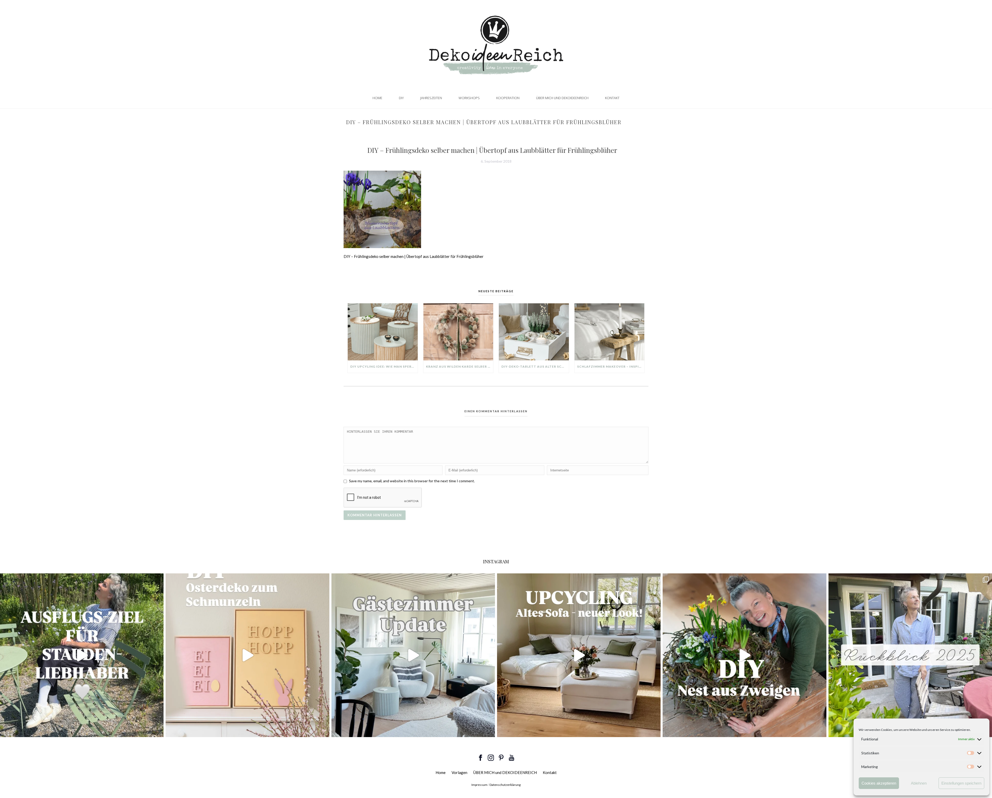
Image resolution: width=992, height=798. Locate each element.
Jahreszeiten (431, 98)
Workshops (469, 98)
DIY (401, 98)
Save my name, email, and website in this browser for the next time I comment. (412, 481)
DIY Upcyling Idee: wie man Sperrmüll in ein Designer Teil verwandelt (384, 366)
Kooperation (508, 98)
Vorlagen (459, 772)
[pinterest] (501, 758)
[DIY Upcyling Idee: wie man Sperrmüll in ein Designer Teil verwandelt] (383, 331)
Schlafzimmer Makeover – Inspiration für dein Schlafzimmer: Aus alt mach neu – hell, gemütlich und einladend (611, 366)
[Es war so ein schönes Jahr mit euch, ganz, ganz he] (910, 655)
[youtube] (511, 758)
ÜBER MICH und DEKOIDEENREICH (562, 98)
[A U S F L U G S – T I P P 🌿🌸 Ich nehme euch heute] (82, 655)
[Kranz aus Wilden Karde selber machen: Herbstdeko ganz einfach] (458, 331)
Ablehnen (919, 783)
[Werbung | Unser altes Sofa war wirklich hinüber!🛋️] (579, 655)
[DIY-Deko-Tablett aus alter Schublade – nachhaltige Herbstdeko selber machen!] (534, 331)
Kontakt (612, 98)
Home (377, 98)
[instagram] (491, 758)
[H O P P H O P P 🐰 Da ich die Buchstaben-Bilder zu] (247, 655)
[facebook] (480, 758)
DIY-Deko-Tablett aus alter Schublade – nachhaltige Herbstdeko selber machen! (535, 366)
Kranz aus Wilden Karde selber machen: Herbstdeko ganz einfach (459, 366)
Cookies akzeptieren (879, 783)
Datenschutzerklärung (505, 785)
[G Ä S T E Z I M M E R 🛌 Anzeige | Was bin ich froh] (413, 655)
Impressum (479, 785)
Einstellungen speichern (961, 783)
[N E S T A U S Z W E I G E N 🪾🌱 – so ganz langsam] (744, 655)
